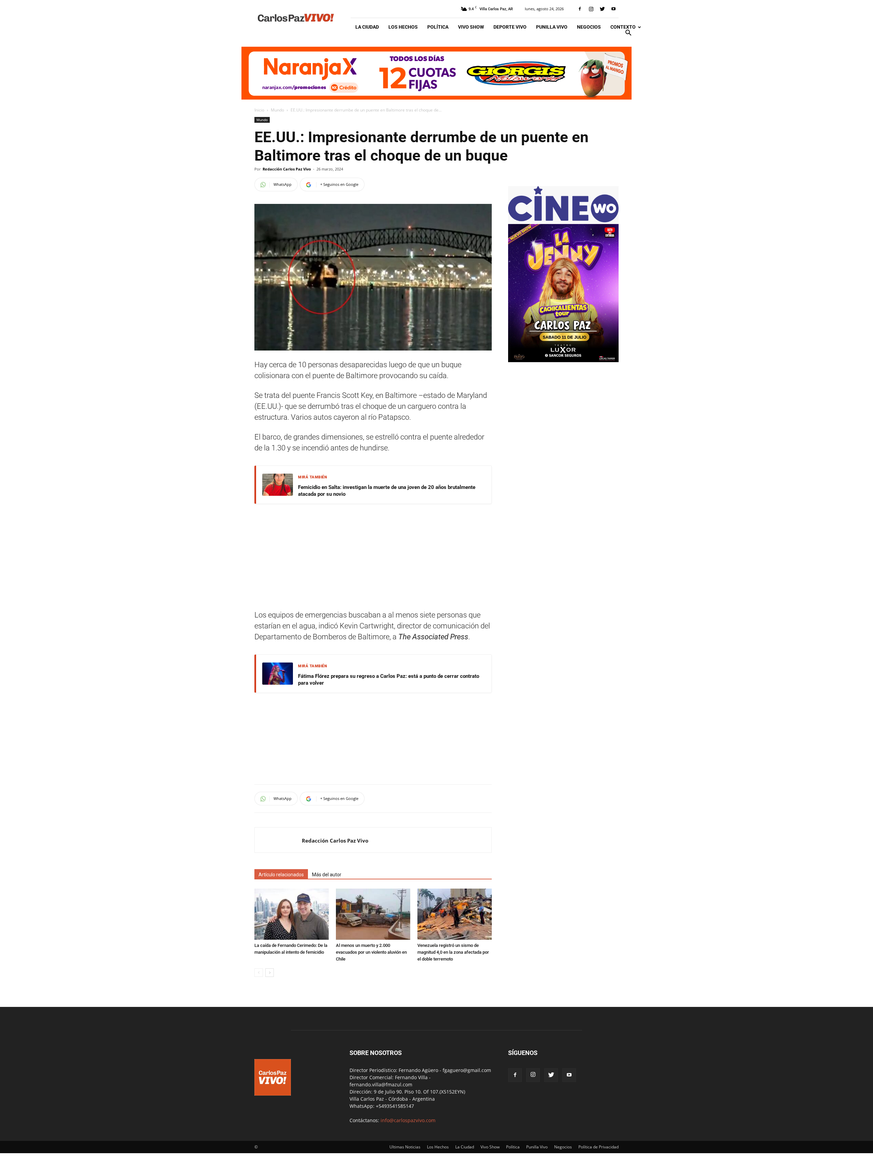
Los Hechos (403, 27)
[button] (628, 33)
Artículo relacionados (281, 874)
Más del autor (326, 874)
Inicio (259, 110)
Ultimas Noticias (404, 1147)
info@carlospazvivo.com (408, 1120)
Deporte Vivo (510, 27)
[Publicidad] (436, 73)
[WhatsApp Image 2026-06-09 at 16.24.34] (563, 360)
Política (437, 27)
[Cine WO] (563, 220)
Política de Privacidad (598, 1147)
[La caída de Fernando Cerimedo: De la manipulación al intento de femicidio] (291, 914)
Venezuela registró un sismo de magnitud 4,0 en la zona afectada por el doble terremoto (453, 952)
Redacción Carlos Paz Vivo (287, 169)
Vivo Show (471, 27)
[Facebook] (580, 9)
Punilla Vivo (551, 27)
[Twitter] (602, 9)
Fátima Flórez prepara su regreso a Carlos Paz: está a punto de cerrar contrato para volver (388, 679)
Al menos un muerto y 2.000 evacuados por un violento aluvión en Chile (371, 952)
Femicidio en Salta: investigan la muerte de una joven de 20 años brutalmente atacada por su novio (386, 490)
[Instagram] (591, 9)
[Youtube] (613, 9)
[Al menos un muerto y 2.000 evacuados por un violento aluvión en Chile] (373, 914)
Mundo (277, 110)
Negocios (589, 27)
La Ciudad (367, 27)
